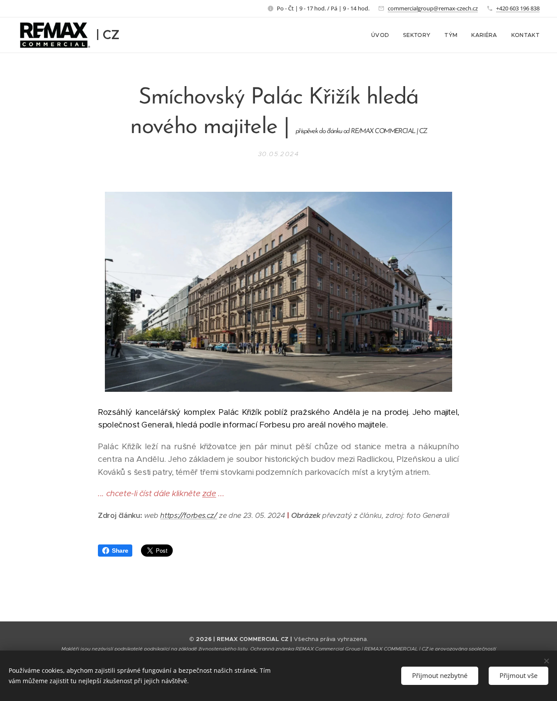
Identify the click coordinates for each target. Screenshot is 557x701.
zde (209, 493)
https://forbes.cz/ (188, 515)
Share (120, 550)
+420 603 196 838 (518, 8)
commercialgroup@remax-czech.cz (433, 8)
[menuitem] (382, 35)
